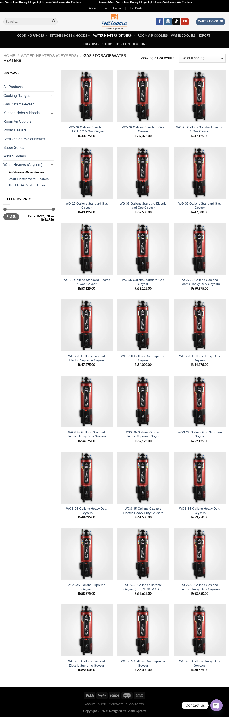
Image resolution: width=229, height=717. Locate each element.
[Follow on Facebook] (159, 22)
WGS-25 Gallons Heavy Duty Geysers (86, 511)
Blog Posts (135, 8)
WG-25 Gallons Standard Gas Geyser (87, 206)
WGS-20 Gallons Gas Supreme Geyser (143, 358)
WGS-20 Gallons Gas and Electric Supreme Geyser (86, 358)
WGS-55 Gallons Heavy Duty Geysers (199, 663)
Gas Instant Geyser (18, 104)
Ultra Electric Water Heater (26, 185)
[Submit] (53, 22)
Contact (118, 8)
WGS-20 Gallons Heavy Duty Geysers (199, 358)
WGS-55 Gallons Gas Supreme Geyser (143, 663)
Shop (105, 8)
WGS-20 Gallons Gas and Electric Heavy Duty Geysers (200, 282)
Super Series (13, 147)
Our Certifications (131, 44)
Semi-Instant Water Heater (24, 139)
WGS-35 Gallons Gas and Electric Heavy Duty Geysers (143, 511)
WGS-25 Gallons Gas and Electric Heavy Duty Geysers (86, 434)
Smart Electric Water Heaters (28, 179)
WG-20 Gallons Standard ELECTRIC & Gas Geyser (86, 129)
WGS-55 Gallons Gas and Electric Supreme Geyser (86, 663)
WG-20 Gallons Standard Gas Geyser (143, 129)
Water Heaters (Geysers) (112, 35)
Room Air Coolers (153, 35)
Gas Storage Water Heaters (26, 172)
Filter (11, 216)
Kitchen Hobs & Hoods (68, 35)
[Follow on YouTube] (185, 22)
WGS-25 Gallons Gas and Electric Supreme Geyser (143, 434)
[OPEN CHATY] (216, 705)
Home (9, 55)
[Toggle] (52, 95)
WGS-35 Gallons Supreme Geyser (86, 587)
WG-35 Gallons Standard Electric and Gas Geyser (143, 206)
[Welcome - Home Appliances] (114, 21)
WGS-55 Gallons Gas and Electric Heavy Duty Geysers (200, 587)
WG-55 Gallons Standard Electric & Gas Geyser (86, 282)
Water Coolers (183, 35)
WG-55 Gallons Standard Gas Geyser (143, 282)
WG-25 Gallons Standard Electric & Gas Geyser (199, 129)
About (93, 8)
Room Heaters (14, 130)
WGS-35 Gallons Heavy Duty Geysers (199, 511)
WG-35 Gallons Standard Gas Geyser (199, 206)
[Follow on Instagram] (168, 22)
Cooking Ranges (30, 35)
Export (204, 35)
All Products (13, 87)
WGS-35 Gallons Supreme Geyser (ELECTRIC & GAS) (143, 587)
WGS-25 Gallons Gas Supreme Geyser (200, 434)
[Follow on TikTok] (176, 22)
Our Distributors (97, 44)
